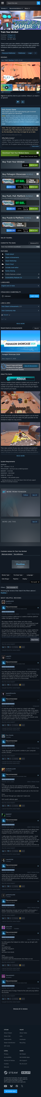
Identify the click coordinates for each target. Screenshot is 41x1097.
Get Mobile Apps (11, 1091)
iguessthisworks (11, 693)
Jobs (21, 1036)
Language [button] (30, 575)
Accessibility (7, 1057)
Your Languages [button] (11, 587)
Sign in (3, 96)
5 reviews (8, 737)
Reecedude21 (10, 975)
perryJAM (9, 926)
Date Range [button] (5, 579)
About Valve (23, 1033)
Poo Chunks (9, 735)
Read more (35, 146)
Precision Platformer (8, 53)
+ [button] (35, 53)
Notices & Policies (9, 1060)
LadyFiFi (8, 656)
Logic (30, 53)
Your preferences (18, 554)
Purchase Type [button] (18, 575)
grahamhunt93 (10, 894)
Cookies (6, 1063)
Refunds (6, 1067)
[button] (4, 8)
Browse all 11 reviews (20, 1009)
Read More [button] (34, 639)
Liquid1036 (9, 859)
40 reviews (9, 603)
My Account (23, 1063)
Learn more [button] (34, 296)
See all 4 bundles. (6, 238)
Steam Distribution (9, 1042)
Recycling (22, 1042)
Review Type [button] (5, 575)
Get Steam (23, 1054)
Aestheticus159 (11, 769)
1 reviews (8, 658)
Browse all (34, 243)
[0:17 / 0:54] (20, 73)
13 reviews (8, 770)
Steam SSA (7, 1036)
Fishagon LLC (11, 35)
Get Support (23, 1060)
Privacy (6, 1054)
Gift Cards (7, 1046)
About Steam (8, 1033)
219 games (9, 928)
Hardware (22, 1039)
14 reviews (8, 977)
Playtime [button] (15, 579)
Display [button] (25, 579)
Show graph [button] (34, 582)
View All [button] (36, 328)
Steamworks (7, 1039)
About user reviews (7, 554)
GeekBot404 (10, 601)
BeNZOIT (9, 814)
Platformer (21, 53)
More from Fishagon (16, 492)
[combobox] (22, 3)
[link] (22, 186)
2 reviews (8, 695)
